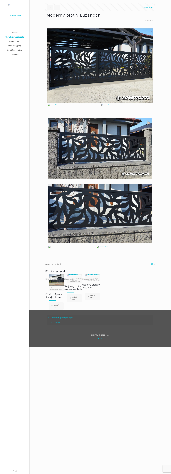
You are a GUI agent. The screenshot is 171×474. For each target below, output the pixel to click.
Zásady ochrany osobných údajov (61, 318)
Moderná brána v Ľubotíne (91, 286)
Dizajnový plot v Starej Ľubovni (53, 296)
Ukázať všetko (148, 7)
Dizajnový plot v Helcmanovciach (73, 288)
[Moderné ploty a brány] (14, 15)
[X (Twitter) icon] (16, 471)
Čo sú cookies (55, 322)
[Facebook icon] (13, 471)
